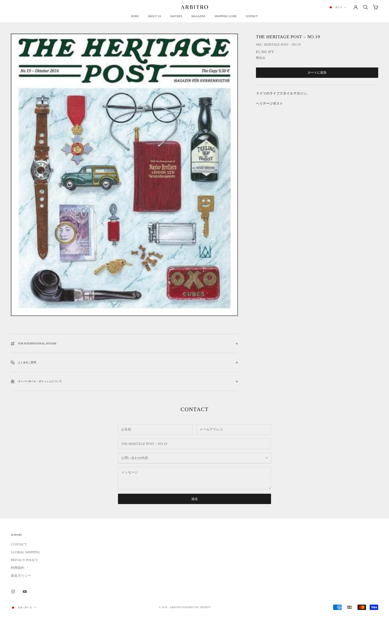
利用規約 (17, 567)
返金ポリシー (21, 575)
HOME (135, 16)
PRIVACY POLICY (24, 560)
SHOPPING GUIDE (226, 16)
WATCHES (176, 16)
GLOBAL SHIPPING (25, 552)
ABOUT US (154, 16)
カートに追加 (317, 72)
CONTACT (252, 16)
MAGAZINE (198, 16)
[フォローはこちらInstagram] (13, 591)
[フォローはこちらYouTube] (25, 591)
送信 (194, 499)
